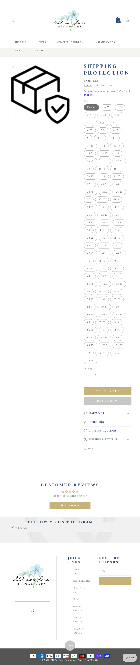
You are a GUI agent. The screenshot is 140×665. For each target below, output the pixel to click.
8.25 (115, 130)
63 (88, 322)
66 (103, 330)
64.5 (116, 322)
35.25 (119, 222)
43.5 (104, 253)
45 (88, 261)
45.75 (102, 261)
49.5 (89, 276)
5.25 (102, 122)
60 (117, 307)
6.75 (89, 130)
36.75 (102, 230)
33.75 (90, 222)
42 (117, 245)
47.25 (90, 268)
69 (117, 337)
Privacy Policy (78, 630)
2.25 (89, 115)
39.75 (117, 238)
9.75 (99, 138)
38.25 (90, 238)
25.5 (104, 192)
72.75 (102, 353)
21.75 (117, 176)
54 (88, 291)
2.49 (103, 115)
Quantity (88, 368)
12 (103, 145)
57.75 (117, 299)
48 (103, 268)
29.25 (90, 207)
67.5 (89, 337)
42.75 (90, 253)
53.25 (119, 284)
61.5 (104, 314)
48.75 (117, 268)
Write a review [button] (70, 505)
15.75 (90, 161)
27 (88, 199)
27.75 (102, 199)
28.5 (116, 199)
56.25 (90, 299)
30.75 (117, 207)
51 (117, 276)
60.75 (90, 314)
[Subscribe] (115, 581)
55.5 (116, 291)
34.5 (104, 222)
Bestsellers (81, 580)
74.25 (90, 360)
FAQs (76, 599)
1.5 (120, 107)
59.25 (104, 307)
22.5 (89, 184)
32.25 (104, 215)
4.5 (89, 122)
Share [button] (91, 448)
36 (88, 230)
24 (117, 184)
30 (103, 207)
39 (103, 238)
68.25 (104, 337)
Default (91, 107)
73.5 (116, 353)
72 (88, 353)
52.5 (104, 284)
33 (117, 215)
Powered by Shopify (88, 660)
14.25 (104, 153)
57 (103, 299)
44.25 (119, 253)
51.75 (90, 284)
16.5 (104, 161)
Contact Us (79, 589)
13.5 (89, 153)
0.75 (106, 107)
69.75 (90, 345)
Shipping (88, 85)
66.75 (117, 330)
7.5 (103, 130)
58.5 (89, 307)
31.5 (89, 215)
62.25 (119, 314)
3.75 (117, 115)
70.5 (104, 345)
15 (117, 153)
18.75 (102, 168)
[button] (12, 20)
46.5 (116, 261)
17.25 (119, 161)
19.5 (116, 168)
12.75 (117, 145)
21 (103, 176)
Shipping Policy (79, 608)
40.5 (89, 245)
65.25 (90, 330)
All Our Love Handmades (63, 660)
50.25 (104, 276)
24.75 (90, 192)
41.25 (104, 245)
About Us (77, 571)
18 (88, 168)
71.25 (119, 345)
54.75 (102, 291)
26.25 (119, 192)
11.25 (90, 145)
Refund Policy (78, 619)
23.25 (104, 184)
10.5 (113, 138)
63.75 (102, 322)
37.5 (116, 230)
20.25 (90, 176)
